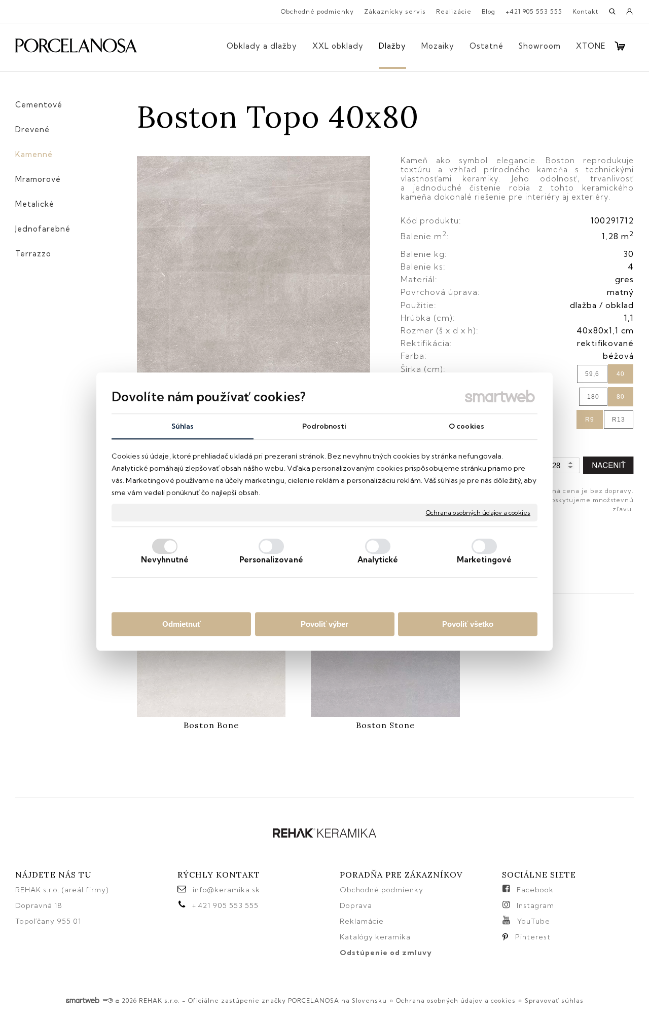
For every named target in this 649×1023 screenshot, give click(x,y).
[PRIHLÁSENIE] (630, 14)
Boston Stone (385, 725)
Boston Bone (211, 725)
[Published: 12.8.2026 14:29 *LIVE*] (107, 1000)
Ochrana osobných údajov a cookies (478, 512)
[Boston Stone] (385, 677)
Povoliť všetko (467, 624)
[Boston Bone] (211, 677)
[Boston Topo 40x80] (253, 273)
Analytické (378, 559)
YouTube (533, 921)
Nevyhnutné (165, 559)
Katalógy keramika (375, 936)
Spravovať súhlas (554, 1000)
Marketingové (484, 559)
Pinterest (533, 936)
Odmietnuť (181, 624)
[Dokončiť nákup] (620, 46)
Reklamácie (363, 921)
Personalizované (271, 559)
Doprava (356, 905)
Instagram (535, 905)
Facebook (535, 889)
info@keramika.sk (226, 889)
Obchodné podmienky (381, 889)
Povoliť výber (324, 624)
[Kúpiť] (608, 465)
